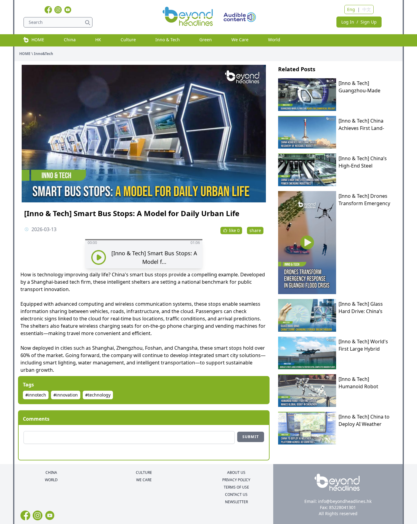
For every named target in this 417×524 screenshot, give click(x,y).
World (274, 39)
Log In (347, 22)
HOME (36, 39)
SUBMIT (250, 436)
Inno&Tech (43, 53)
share (255, 230)
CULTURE (144, 472)
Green (205, 39)
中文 (366, 9)
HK (98, 39)
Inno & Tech (167, 39)
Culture (128, 39)
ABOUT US (236, 472)
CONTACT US (236, 494)
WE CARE (144, 480)
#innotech (35, 395)
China (70, 39)
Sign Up (369, 22)
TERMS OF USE (236, 487)
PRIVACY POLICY (236, 480)
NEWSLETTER (236, 502)
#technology (98, 395)
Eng (351, 9)
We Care (239, 39)
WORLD (51, 480)
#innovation (65, 395)
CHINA (51, 472)
